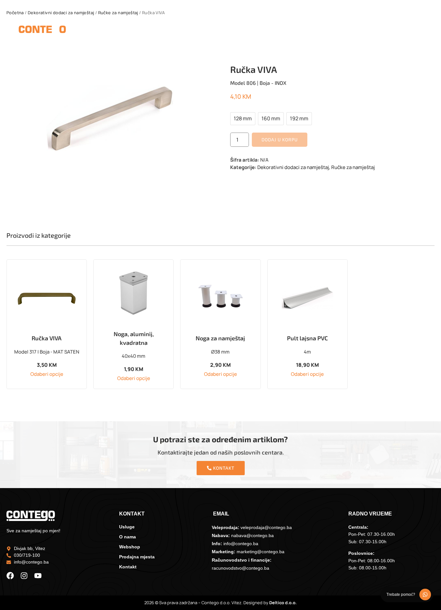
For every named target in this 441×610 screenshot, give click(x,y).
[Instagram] (24, 575)
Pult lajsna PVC (307, 338)
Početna (15, 12)
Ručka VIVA (47, 338)
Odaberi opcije (46, 374)
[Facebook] (10, 575)
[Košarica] (418, 31)
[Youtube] (38, 575)
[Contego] (42, 30)
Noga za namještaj (220, 338)
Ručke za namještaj (118, 12)
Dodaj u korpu (280, 139)
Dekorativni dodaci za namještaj (61, 12)
